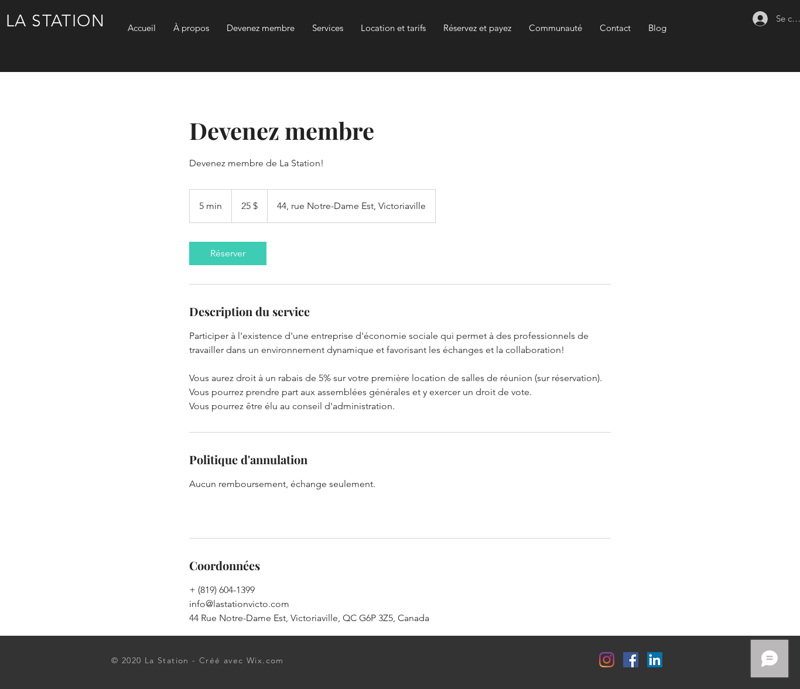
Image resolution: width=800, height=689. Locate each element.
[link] (227, 253)
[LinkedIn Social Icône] (654, 659)
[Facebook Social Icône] (630, 659)
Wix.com (265, 660)
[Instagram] (606, 659)
